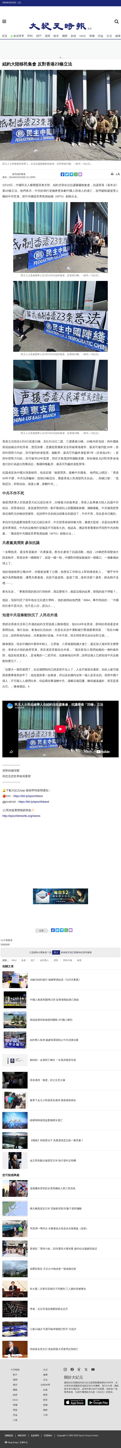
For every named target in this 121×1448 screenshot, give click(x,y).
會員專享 (18, 35)
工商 (45, 1415)
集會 (23, 960)
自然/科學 (45, 1384)
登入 (56, 952)
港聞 (47, 35)
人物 (15, 1420)
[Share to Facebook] (62, 174)
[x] (86, 1369)
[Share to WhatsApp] (76, 174)
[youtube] (93, 1369)
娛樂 (45, 1405)
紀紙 (45, 1390)
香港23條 (67, 960)
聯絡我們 (22, 1435)
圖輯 (45, 1410)
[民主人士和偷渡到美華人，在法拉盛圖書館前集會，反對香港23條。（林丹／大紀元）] (60, 115)
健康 (118, 35)
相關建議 (9, 1435)
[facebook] (72, 1369)
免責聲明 (35, 1435)
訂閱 (74, 952)
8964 (14, 960)
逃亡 (33, 960)
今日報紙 (15, 1369)
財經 (73, 35)
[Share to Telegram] (71, 174)
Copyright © (63, 1435)
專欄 (92, 35)
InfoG (82, 35)
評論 (100, 35)
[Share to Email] (80, 174)
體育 (45, 1395)
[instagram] (65, 1369)
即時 (30, 35)
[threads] (79, 1369)
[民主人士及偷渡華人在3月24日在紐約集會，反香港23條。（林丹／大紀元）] (60, 237)
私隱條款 (48, 1435)
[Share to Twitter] (67, 174)
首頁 (4, 35)
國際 (64, 35)
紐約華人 (44, 960)
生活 (109, 35)
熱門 (38, 35)
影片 (15, 1374)
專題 (15, 1410)
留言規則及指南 (5, 944)
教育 (45, 1400)
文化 (45, 1379)
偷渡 (79, 960)
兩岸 (56, 35)
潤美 (56, 960)
